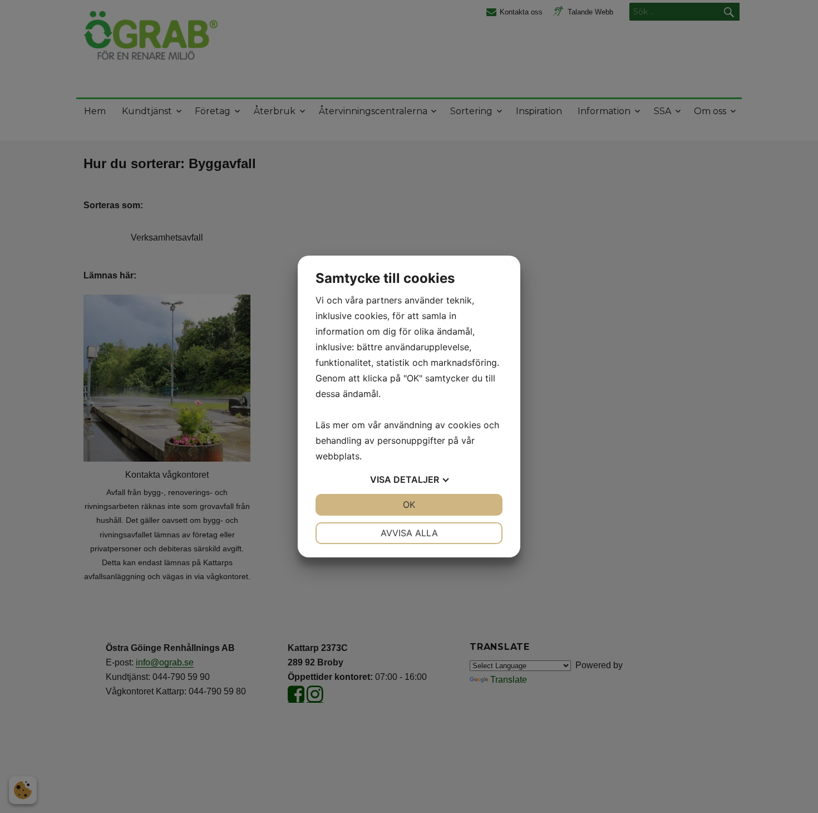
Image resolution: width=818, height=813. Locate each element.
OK (409, 504)
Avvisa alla (409, 532)
